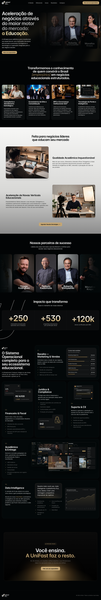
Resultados (54, 3)
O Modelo (30, 3)
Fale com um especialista (91, 2)
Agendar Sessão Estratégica (49, 224)
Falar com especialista (9, 52)
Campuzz (62, 3)
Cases (46, 3)
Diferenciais (39, 3)
